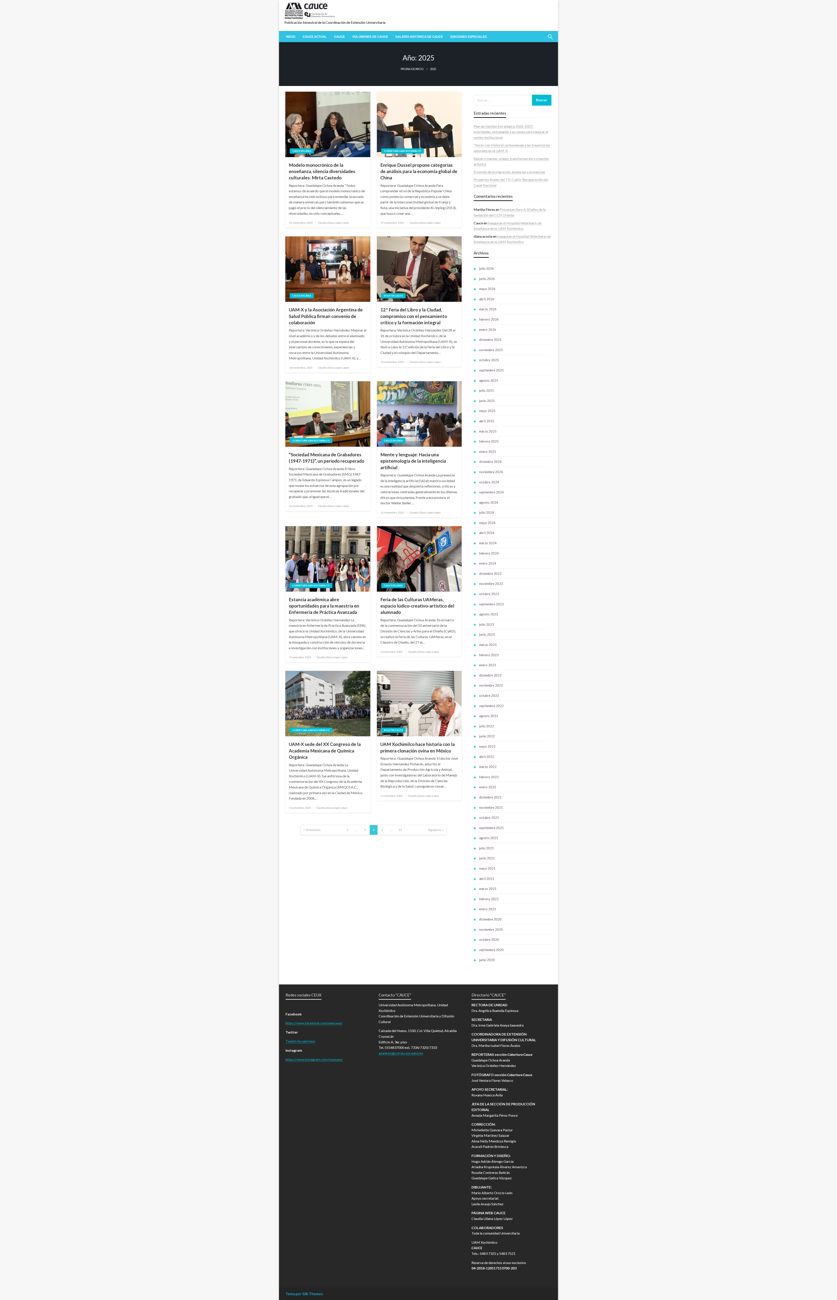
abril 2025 (486, 421)
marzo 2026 (488, 309)
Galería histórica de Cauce (419, 36)
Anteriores (313, 830)
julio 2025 (486, 390)
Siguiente (434, 830)
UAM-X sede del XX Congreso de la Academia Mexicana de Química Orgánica (325, 750)
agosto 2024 (488, 502)
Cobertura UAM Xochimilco (402, 150)
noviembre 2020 (491, 929)
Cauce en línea (301, 150)
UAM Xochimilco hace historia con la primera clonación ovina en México (417, 747)
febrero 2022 (489, 777)
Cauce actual (315, 36)
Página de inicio (412, 69)
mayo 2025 (487, 411)
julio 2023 (486, 624)
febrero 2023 (489, 655)
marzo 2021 (488, 889)
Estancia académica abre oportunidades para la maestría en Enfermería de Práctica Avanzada (324, 606)
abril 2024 (486, 533)
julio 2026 (486, 268)
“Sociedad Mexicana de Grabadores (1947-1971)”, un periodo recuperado (326, 458)
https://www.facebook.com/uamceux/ (314, 1023)
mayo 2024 (487, 523)
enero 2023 (487, 665)
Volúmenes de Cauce (370, 36)
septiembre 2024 (491, 492)
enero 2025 (487, 451)
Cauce (339, 36)
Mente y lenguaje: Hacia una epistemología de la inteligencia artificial (413, 461)
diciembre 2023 (490, 573)
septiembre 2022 (491, 706)
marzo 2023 (488, 645)
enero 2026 (487, 329)
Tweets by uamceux (300, 1041)
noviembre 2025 (491, 350)
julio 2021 (486, 848)
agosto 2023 (488, 614)
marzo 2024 (488, 543)
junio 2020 (487, 960)
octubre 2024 (489, 482)
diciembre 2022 (490, 675)
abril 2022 (486, 757)
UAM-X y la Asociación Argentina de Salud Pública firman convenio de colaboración (326, 316)
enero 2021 (487, 909)
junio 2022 (487, 736)
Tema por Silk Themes (304, 1293)
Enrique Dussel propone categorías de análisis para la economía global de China (418, 171)
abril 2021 (486, 879)
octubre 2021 (489, 817)
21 (400, 830)
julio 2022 (486, 726)
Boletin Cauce (393, 295)
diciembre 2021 (490, 797)
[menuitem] (290, 36)
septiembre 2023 (491, 604)
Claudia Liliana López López (333, 222)
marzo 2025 (488, 431)
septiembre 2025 (491, 370)
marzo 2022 (488, 767)
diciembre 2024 (490, 462)
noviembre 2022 (491, 685)
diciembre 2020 (490, 919)
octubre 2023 (489, 594)
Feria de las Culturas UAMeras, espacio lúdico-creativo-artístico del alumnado (417, 606)
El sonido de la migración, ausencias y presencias (509, 172)
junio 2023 (487, 634)
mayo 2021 (487, 868)
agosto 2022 (488, 716)
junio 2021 (487, 858)
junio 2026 (487, 279)
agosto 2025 (488, 380)
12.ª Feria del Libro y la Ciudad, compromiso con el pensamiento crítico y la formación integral (413, 316)
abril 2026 (486, 299)
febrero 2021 (489, 899)
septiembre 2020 (491, 950)
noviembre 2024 (491, 472)
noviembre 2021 (491, 807)
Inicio (290, 36)
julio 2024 (486, 512)
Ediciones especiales (468, 36)
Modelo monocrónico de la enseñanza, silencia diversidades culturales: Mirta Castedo (322, 171)
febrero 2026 (489, 319)
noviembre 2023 (491, 584)
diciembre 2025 (490, 340)
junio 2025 (487, 401)
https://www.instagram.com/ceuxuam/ (314, 1059)
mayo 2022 (487, 746)
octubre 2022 (489, 695)
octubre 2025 (489, 360)
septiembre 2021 (491, 828)
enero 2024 (487, 563)
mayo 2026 (487, 289)
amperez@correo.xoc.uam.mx (401, 1053)
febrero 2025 (489, 441)
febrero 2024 (489, 553)
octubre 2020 (489, 939)
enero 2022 (487, 787)
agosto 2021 (488, 838)
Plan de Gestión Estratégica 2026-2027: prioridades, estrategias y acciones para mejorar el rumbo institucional (511, 131)
